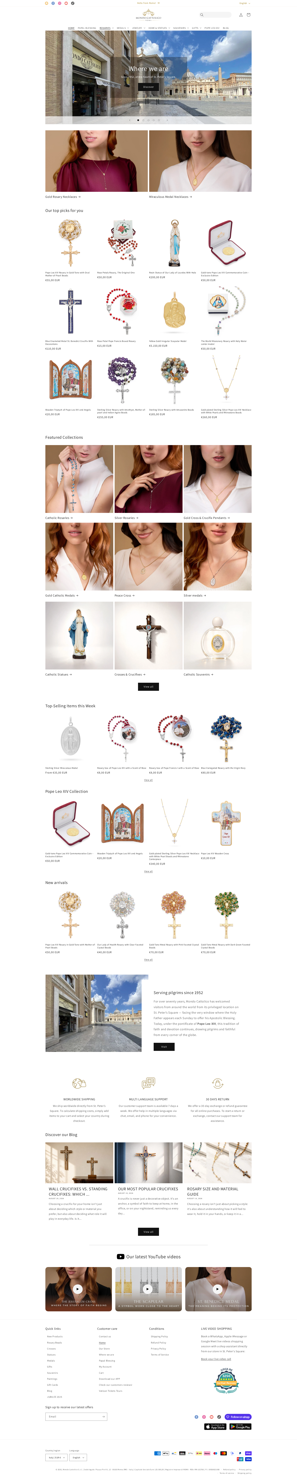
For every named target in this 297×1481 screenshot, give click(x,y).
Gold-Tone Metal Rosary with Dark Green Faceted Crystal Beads (225, 946)
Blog (49, 1390)
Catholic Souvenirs (197, 674)
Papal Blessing (107, 1360)
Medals (51, 1360)
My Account (105, 1366)
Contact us (105, 1336)
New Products (55, 1336)
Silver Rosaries (125, 518)
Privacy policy (245, 1469)
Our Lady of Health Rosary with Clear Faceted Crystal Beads (120, 946)
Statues (51, 1354)
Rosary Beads (54, 1342)
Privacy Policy (158, 1348)
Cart (101, 1372)
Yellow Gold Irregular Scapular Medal (167, 341)
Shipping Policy (159, 1336)
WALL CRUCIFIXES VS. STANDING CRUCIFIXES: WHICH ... (78, 1191)
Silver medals (193, 595)
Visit (164, 1046)
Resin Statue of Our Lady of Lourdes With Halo (172, 272)
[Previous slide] (130, 120)
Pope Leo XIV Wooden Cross (215, 853)
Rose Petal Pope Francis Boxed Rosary (116, 341)
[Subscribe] (103, 1417)
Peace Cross (123, 595)
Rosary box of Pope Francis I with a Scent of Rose (174, 768)
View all (148, 686)
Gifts (49, 1366)
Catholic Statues (56, 674)
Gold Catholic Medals (60, 595)
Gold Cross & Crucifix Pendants (205, 518)
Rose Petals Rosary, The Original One (116, 272)
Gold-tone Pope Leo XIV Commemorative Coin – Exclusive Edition (225, 274)
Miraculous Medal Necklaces (168, 197)
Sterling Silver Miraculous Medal (61, 768)
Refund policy (229, 1469)
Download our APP (109, 1378)
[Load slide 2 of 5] (143, 120)
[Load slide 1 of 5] (138, 120)
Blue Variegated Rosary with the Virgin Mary (223, 768)
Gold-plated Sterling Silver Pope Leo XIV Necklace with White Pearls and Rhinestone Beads (226, 411)
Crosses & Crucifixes (128, 674)
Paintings (52, 1378)
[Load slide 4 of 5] (153, 120)
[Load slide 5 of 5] (158, 120)
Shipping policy (245, 1473)
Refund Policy (158, 1342)
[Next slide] (167, 120)
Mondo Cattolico (70, 1469)
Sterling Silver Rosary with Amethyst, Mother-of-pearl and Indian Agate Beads (121, 411)
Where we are (106, 1354)
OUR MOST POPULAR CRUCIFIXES (148, 1188)
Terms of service (227, 1473)
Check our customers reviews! (115, 1384)
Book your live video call (216, 1359)
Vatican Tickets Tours (110, 1390)
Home (102, 1342)
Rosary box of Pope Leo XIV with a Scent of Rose (121, 768)
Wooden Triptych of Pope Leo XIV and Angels (68, 409)
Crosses (51, 1348)
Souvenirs (52, 1372)
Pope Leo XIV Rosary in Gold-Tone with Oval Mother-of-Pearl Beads (67, 274)
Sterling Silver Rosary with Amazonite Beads (171, 409)
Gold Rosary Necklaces (61, 197)
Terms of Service (160, 1354)
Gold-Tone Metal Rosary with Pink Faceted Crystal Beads (174, 946)
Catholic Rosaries (57, 518)
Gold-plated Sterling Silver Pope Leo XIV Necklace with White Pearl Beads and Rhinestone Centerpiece (174, 856)
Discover (148, 86)
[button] (203, 15)
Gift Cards (52, 1384)
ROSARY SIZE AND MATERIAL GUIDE (212, 1191)
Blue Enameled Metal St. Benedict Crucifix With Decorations (69, 342)
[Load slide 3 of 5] (148, 120)
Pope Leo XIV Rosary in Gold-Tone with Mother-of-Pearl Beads (70, 946)
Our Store (104, 1348)
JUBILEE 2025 (54, 1396)
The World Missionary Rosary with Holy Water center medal (224, 342)
